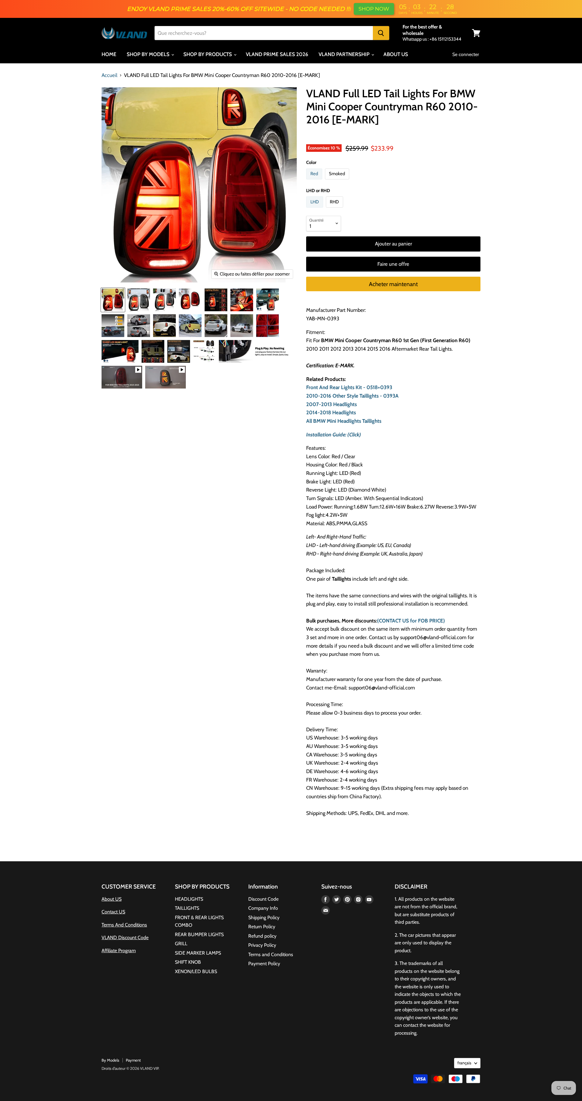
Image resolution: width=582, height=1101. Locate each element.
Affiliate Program (119, 950)
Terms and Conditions (270, 954)
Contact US (113, 912)
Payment (133, 1060)
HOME (109, 54)
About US (112, 899)
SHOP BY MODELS (149, 54)
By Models (110, 1060)
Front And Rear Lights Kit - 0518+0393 (349, 387)
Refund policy (262, 936)
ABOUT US (395, 54)
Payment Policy (264, 963)
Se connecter (465, 54)
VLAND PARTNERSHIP (345, 54)
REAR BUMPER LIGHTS (199, 934)
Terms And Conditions (124, 925)
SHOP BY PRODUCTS (208, 54)
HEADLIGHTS (189, 899)
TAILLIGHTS (187, 908)
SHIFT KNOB (188, 962)
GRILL (181, 943)
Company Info (263, 908)
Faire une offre (393, 264)
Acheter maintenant (393, 284)
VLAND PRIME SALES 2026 (277, 54)
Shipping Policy (263, 917)
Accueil (109, 75)
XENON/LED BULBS (196, 971)
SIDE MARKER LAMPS (198, 953)
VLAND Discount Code (125, 937)
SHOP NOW (374, 9)
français (464, 1062)
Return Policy (261, 926)
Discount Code (263, 899)
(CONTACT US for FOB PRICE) (411, 621)
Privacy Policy (262, 945)
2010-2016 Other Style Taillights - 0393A (352, 396)
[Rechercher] (381, 33)
